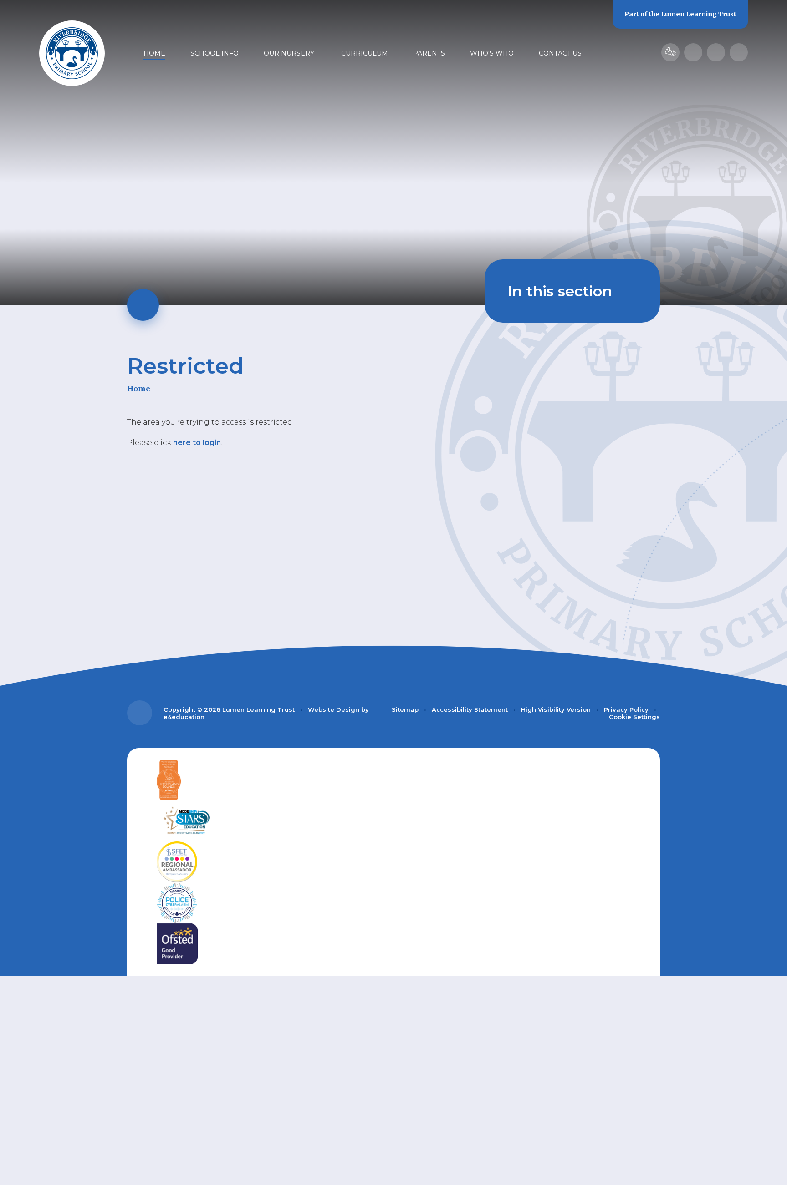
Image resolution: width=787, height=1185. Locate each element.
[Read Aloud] (693, 52)
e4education (184, 716)
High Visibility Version (556, 709)
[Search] (739, 52)
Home (138, 388)
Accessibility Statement (470, 709)
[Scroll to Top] (139, 712)
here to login (197, 442)
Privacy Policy (626, 709)
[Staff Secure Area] (670, 52)
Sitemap (405, 709)
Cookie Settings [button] (634, 716)
